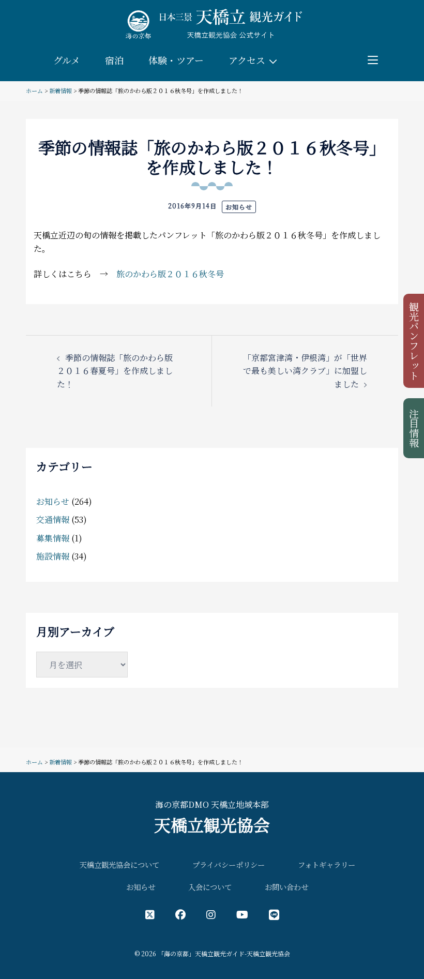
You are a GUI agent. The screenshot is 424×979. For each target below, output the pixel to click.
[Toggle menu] (373, 60)
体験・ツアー (176, 60)
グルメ (66, 60)
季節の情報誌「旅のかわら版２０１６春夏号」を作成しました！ (115, 371)
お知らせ (238, 206)
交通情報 (52, 519)
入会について (210, 886)
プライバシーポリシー (228, 864)
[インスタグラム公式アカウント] (211, 914)
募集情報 (52, 538)
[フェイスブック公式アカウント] (180, 914)
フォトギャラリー (326, 864)
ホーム (34, 90)
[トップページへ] (211, 23)
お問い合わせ (286, 886)
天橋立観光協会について (119, 864)
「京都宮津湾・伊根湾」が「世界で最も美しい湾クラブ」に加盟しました (305, 371)
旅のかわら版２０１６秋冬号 (170, 274)
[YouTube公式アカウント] (242, 914)
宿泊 (114, 60)
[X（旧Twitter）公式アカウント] (150, 914)
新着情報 (60, 90)
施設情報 (52, 556)
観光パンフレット (414, 341)
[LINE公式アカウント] (274, 914)
